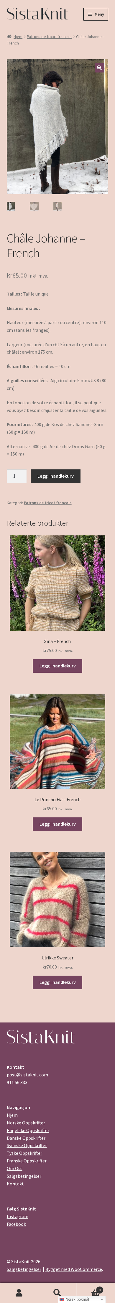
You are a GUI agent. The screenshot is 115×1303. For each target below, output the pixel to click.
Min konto (19, 1293)
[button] (99, 67)
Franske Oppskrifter (27, 1161)
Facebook (16, 1224)
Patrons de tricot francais (49, 36)
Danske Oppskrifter (26, 1138)
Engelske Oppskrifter (28, 1130)
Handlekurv (89, 1288)
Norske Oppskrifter (26, 1123)
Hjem (18, 36)
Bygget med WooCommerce (73, 1269)
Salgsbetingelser (24, 1176)
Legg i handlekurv (55, 476)
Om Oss (14, 1168)
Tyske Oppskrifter (24, 1153)
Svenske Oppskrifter (27, 1145)
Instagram (17, 1216)
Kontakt (15, 1184)
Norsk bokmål (76, 1299)
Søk (57, 1293)
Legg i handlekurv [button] (58, 666)
